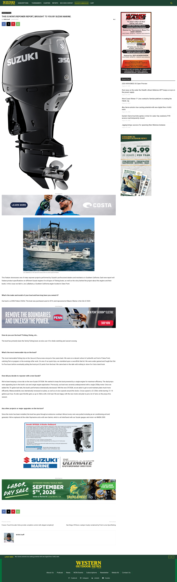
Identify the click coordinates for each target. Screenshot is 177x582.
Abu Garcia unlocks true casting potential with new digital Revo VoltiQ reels (146, 108)
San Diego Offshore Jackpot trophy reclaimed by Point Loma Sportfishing (91, 525)
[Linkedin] (92, 578)
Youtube (107, 578)
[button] (171, 3)
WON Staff (7, 19)
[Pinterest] (13, 24)
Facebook (74, 578)
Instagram (86, 578)
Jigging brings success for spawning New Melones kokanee (143, 125)
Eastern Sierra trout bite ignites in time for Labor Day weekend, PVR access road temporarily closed (146, 117)
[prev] (169, 557)
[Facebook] (4, 24)
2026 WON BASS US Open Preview (134, 84)
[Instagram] (80, 578)
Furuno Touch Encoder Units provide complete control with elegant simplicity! (28, 525)
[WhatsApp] (18, 24)
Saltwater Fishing (6, 13)
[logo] (9, 3)
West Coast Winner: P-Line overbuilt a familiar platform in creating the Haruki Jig (147, 100)
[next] (173, 557)
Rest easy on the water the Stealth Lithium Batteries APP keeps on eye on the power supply (148, 91)
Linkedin (96, 578)
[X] (8, 24)
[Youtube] (103, 578)
